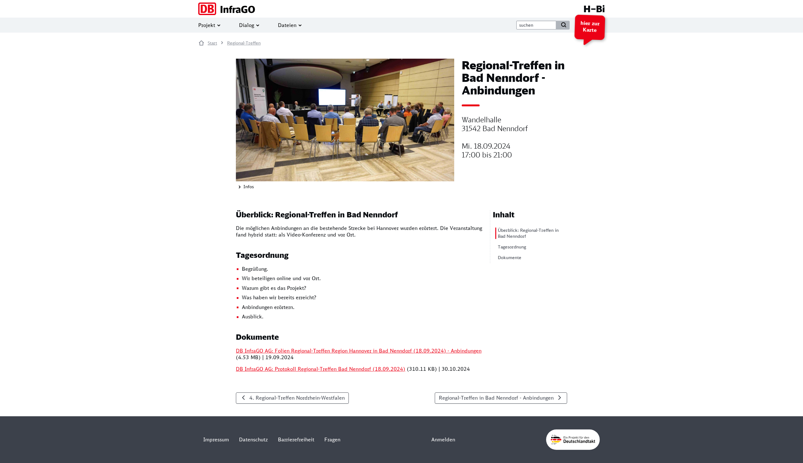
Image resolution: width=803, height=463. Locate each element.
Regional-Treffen (244, 43)
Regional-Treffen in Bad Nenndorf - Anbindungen (496, 398)
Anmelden (443, 439)
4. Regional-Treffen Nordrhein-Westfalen (297, 398)
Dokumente (509, 257)
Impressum (216, 439)
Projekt (206, 25)
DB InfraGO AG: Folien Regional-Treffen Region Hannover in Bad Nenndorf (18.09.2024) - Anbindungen (358, 351)
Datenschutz (253, 439)
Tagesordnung (512, 247)
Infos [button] (248, 186)
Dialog (246, 25)
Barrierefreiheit (296, 439)
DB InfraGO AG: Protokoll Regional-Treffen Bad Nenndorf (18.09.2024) (320, 369)
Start (212, 43)
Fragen (332, 439)
